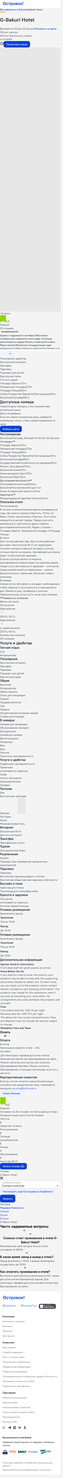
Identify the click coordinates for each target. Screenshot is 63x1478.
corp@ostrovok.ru (26, 1088)
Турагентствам (10, 1402)
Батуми (4, 1218)
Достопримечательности (14, 480)
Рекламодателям (11, 1417)
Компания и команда (14, 1321)
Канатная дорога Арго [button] (13, 473)
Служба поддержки (13, 1352)
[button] (30, 66)
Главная (4, 1211)
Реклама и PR (10, 1421)
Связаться (18, 1207)
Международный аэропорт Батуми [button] (20, 498)
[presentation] (30, 1184)
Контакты (7, 1326)
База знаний (9, 1347)
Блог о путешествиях (14, 1357)
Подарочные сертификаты (16, 1386)
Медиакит (6, 1207)
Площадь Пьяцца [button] (10, 452)
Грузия (4, 1214)
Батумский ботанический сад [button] (17, 487)
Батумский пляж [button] (9, 469)
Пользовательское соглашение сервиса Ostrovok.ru (30, 1376)
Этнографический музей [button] (14, 484)
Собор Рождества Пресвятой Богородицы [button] (25, 455)
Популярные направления (16, 1361)
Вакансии (7, 1331)
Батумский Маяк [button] (9, 477)
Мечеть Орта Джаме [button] (12, 466)
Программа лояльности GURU (18, 1381)
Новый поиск (35, 9)
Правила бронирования (15, 1371)
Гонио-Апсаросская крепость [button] (17, 491)
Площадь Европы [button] (10, 445)
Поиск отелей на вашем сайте (18, 1412)
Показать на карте (46, 28)
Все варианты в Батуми (13, 9)
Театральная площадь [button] (13, 448)
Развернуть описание (15, 598)
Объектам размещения (15, 1397)
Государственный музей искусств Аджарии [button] (25, 462)
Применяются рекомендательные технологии (27, 1469)
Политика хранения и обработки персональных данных (27, 1464)
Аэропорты (6, 494)
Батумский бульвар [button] (11, 459)
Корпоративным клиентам (16, 1407)
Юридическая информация (17, 1366)
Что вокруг (6, 441)
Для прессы (9, 1335)
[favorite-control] (2, 44)
